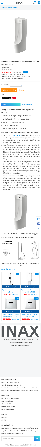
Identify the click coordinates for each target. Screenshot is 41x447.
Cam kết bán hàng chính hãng (10, 382)
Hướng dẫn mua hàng (7, 409)
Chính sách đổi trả (6, 404)
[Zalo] (38, 218)
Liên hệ (3, 420)
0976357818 (28, 342)
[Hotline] (38, 228)
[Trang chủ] (20, 331)
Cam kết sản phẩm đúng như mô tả (11, 385)
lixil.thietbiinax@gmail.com (22, 345)
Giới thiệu (4, 417)
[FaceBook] (38, 223)
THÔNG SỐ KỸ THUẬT (27, 104)
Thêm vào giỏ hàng (10, 90)
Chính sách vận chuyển (8, 406)
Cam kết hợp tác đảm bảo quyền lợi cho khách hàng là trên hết (19, 390)
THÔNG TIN (5, 104)
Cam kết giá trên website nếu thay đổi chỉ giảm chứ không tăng (19, 388)
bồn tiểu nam (17, 135)
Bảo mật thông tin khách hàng (10, 398)
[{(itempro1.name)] (11, 278)
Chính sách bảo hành (7, 401)
